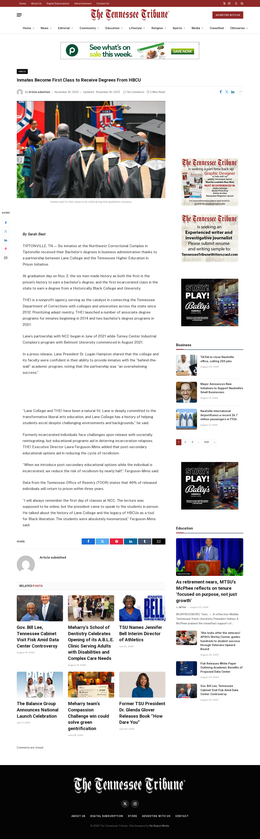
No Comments (135, 92)
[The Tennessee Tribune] (130, 15)
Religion (157, 28)
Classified (217, 28)
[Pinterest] (6, 249)
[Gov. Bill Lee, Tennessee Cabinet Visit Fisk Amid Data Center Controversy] (40, 608)
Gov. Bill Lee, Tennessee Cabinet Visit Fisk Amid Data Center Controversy (38, 637)
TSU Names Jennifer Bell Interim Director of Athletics (140, 633)
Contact (182, 816)
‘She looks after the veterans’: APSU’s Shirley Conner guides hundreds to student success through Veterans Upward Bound (220, 641)
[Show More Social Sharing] (240, 92)
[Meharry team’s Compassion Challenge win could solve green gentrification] (91, 685)
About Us (36, 3)
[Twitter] (6, 231)
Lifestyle (135, 28)
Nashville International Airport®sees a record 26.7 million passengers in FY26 (219, 415)
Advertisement (83, 3)
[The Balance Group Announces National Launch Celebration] (40, 685)
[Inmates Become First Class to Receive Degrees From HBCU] (91, 149)
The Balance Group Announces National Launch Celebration (37, 710)
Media (196, 28)
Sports (177, 28)
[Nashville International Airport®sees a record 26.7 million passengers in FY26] (186, 419)
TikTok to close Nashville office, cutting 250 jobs (217, 359)
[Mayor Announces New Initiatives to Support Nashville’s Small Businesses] (186, 392)
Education (112, 28)
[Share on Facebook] (220, 92)
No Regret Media (159, 825)
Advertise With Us (228, 15)
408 (206, 442)
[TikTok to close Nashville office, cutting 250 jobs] (186, 365)
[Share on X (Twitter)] (227, 92)
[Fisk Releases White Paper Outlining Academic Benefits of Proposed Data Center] (186, 668)
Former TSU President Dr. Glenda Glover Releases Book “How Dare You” (142, 713)
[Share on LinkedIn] (233, 92)
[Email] (6, 257)
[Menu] (19, 15)
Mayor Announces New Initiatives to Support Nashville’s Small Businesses (221, 388)
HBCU (22, 71)
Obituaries (237, 28)
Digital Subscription (58, 3)
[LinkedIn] (6, 240)
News (44, 28)
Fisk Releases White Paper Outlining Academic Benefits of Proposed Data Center (221, 667)
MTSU (182, 607)
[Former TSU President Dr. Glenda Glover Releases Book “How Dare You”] (142, 685)
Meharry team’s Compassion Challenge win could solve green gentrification (88, 716)
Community (88, 28)
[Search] (241, 3)
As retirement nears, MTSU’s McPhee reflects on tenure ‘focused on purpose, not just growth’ (206, 591)
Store (132, 816)
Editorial (64, 28)
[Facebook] (6, 222)
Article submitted (39, 92)
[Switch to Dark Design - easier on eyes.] (236, 3)
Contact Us (103, 3)
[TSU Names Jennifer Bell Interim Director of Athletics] (142, 608)
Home (22, 3)
